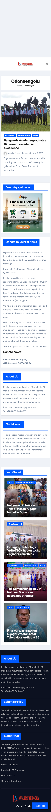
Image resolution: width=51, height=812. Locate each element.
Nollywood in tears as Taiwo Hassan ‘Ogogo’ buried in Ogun (22, 509)
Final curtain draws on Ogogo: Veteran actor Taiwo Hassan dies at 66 (23, 634)
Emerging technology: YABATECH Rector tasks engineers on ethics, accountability (23, 552)
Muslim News (24, 135)
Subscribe (40, 805)
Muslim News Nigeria (18, 153)
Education (10, 135)
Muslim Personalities (25, 482)
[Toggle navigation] (5, 64)
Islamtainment (22, 607)
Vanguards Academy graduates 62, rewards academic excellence (25, 144)
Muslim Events (14, 566)
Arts (10, 482)
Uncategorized (15, 524)
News (35, 135)
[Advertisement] (25, 30)
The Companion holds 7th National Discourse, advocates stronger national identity (24, 594)
